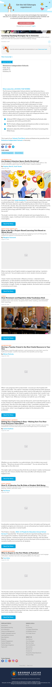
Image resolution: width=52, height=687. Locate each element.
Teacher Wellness (6, 643)
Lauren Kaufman (8, 428)
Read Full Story (8, 224)
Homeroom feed (42, 49)
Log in (33, 26)
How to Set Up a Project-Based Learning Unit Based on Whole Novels (23, 231)
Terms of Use (29, 665)
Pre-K (27, 625)
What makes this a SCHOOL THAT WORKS (16, 89)
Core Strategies (30, 641)
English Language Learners (8, 633)
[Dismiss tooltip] (49, 46)
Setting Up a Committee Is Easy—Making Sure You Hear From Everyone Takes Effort (24, 422)
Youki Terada (18, 166)
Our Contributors (30, 645)
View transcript (6, 57)
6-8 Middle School (31, 631)
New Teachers (5, 637)
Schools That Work (19, 138)
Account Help (29, 654)
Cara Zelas (6, 558)
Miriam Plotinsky (8, 354)
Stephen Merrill (8, 166)
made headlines (20, 200)
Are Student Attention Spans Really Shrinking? (20, 161)
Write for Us (29, 649)
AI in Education (5, 629)
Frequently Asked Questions (33, 652)
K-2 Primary (29, 627)
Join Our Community (26, 23)
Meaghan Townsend (9, 237)
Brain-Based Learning (7, 627)
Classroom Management (7, 631)
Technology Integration (7, 645)
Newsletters (29, 647)
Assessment (4, 625)
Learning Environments (7, 635)
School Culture (19, 153)
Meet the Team (30, 643)
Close (49, 2)
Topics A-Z (4, 647)
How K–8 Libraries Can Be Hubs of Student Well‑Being (23, 485)
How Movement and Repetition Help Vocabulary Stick (23, 298)
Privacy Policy (22, 665)
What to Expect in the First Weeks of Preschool (20, 553)
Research (3, 639)
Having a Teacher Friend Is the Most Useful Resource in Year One (25, 348)
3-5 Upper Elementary (32, 629)
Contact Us (29, 651)
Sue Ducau (6, 490)
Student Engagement (7, 153)
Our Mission (29, 639)
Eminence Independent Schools (15, 66)
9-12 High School (30, 633)
